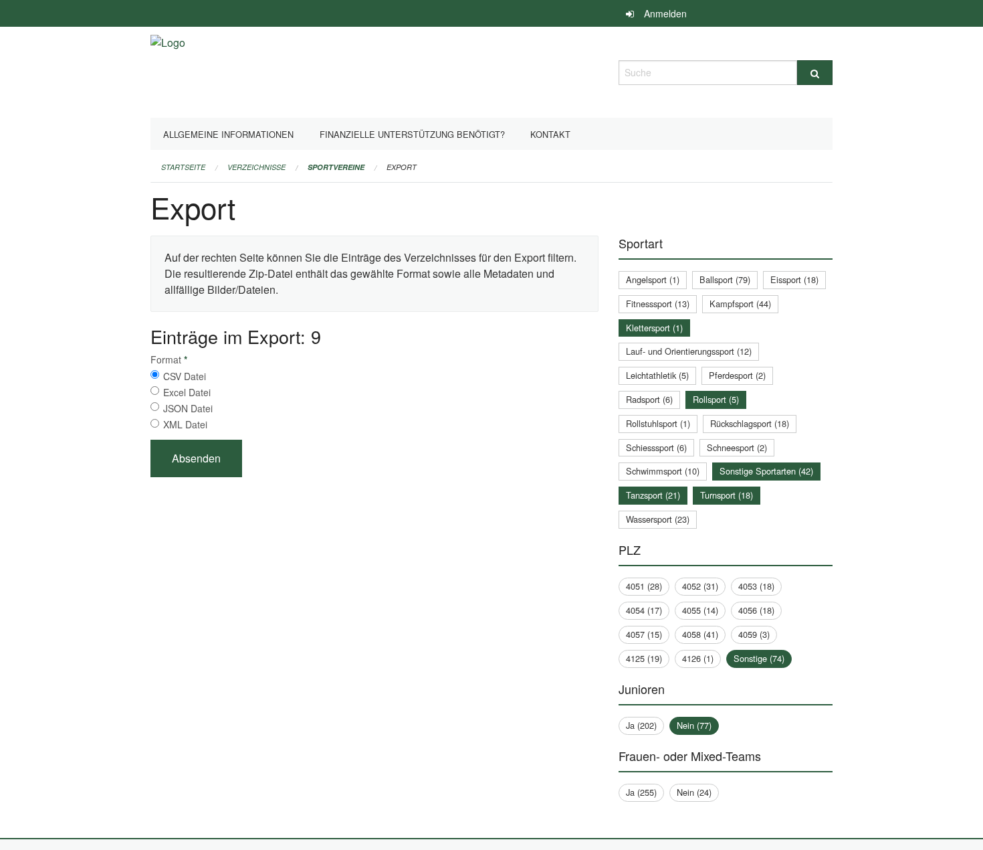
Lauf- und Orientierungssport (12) (689, 351)
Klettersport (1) (654, 327)
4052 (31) (700, 586)
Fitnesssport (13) (657, 303)
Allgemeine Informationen (228, 134)
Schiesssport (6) (656, 447)
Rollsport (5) (716, 399)
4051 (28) (644, 586)
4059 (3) (754, 634)
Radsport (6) (649, 399)
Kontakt (550, 134)
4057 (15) (644, 634)
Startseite (183, 167)
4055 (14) (700, 610)
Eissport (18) (794, 279)
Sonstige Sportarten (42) (766, 470)
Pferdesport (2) (737, 375)
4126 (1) (698, 658)
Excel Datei (187, 392)
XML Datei (185, 424)
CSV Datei (184, 376)
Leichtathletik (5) (657, 375)
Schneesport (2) (737, 447)
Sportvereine (336, 167)
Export (402, 167)
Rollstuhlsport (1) (658, 423)
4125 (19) (644, 658)
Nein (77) (694, 725)
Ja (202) (641, 725)
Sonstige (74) (759, 658)
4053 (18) (756, 586)
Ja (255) (641, 792)
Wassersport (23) (657, 519)
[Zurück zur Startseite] (167, 70)
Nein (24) (694, 792)
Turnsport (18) (726, 495)
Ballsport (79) (724, 279)
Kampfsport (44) (740, 303)
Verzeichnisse (256, 167)
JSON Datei (188, 408)
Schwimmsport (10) (662, 470)
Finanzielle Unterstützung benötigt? (412, 134)
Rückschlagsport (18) (749, 423)
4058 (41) (700, 634)
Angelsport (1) (652, 279)
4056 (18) (756, 610)
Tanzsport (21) (653, 495)
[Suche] (815, 72)
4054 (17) (644, 610)
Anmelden (665, 13)
